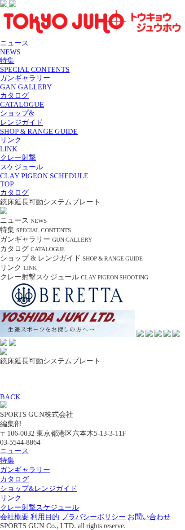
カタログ (14, 479)
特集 (7, 460)
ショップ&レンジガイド (38, 488)
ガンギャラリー (25, 469)
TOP (7, 184)
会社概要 (14, 517)
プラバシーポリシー (93, 517)
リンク (11, 498)
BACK (10, 397)
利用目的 (45, 517)
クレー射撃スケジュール (39, 507)
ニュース (14, 451)
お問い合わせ (149, 517)
